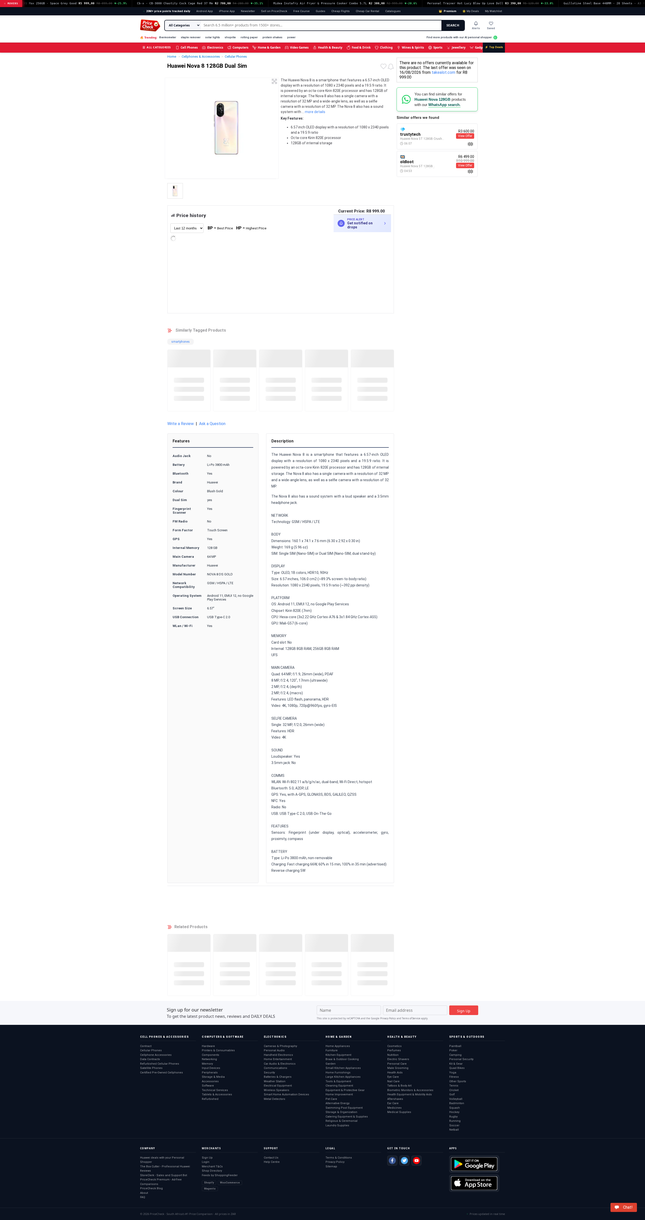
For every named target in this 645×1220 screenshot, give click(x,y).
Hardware (208, 1046)
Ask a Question (212, 423)
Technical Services (215, 1090)
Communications (275, 1068)
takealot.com (443, 72)
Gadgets (481, 47)
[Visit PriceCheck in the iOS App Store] (474, 1183)
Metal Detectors (274, 1099)
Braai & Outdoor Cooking (342, 1059)
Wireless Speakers (276, 1090)
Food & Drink (361, 47)
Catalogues (393, 11)
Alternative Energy (337, 1103)
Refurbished (210, 1099)
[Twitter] (404, 1161)
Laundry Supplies (337, 1125)
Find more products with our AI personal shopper (459, 37)
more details (315, 112)
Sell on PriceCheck (274, 11)
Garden (331, 1063)
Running (455, 1121)
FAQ (142, 1197)
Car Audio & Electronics (280, 1063)
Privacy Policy (388, 1018)
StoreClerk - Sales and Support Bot (163, 1175)
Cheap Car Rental (367, 11)
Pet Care (331, 1099)
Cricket (454, 1090)
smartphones (180, 341)
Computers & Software (222, 1036)
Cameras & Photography (280, 1046)
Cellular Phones (151, 1050)
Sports (437, 47)
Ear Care (393, 1103)
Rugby (453, 1116)
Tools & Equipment (338, 1081)
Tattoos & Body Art (399, 1085)
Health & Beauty (330, 47)
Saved (491, 28)
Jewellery (459, 47)
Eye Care (393, 1076)
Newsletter (248, 11)
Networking (209, 1059)
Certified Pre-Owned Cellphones (161, 1072)
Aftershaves (395, 1099)
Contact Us (271, 1157)
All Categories (157, 47)
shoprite (230, 37)
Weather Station (274, 1081)
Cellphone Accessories (156, 1055)
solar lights (212, 37)
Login (205, 1162)
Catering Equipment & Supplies (347, 1116)
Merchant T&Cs (212, 1166)
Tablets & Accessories (217, 1094)
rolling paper (249, 37)
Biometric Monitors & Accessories (410, 1090)
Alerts (476, 28)
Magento (210, 1188)
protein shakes (272, 37)
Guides (320, 11)
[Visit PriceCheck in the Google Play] (474, 1164)
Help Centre (272, 1162)
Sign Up (207, 1157)
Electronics (215, 47)
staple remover (191, 37)
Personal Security (461, 1059)
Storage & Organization (341, 1112)
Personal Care (397, 1063)
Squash (454, 1107)
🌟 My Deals (470, 11)
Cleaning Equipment (339, 1085)
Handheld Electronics (278, 1055)
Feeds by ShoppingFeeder (220, 1175)
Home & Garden (269, 47)
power (291, 37)
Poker (453, 1050)
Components (210, 1055)
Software (208, 1085)
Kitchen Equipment (338, 1055)
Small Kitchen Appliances (343, 1068)
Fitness (454, 1076)
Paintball (455, 1046)
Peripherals (210, 1072)
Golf (452, 1094)
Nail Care (393, 1081)
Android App (204, 11)
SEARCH (452, 25)
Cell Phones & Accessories (164, 1036)
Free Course (301, 11)
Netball (454, 1129)
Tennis (453, 1085)
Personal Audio (274, 1050)
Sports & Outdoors (467, 1036)
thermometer (167, 37)
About (144, 1193)
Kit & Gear (456, 1063)
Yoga (452, 1072)
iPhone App (227, 11)
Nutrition (393, 1055)
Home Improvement (339, 1094)
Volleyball (455, 1099)
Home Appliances (338, 1046)
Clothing (386, 47)
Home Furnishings (338, 1072)
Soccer (454, 1125)
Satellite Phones (151, 1068)
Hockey (454, 1112)
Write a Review (180, 423)
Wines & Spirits (413, 47)
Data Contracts (150, 1059)
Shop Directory (212, 1170)
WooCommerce (230, 1182)
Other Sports (457, 1081)
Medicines (394, 1107)
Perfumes (394, 1050)
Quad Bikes (457, 1068)
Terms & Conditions (339, 1157)
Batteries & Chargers (278, 1076)
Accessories (210, 1081)
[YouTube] (416, 1161)
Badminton (456, 1103)
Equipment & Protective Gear (345, 1090)
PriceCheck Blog (151, 1188)
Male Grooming (397, 1068)
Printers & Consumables (218, 1050)
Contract (145, 1046)
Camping (455, 1055)
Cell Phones (189, 47)
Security (269, 1072)
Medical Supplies (399, 1112)
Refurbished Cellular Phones (159, 1063)
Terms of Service (411, 1018)
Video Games (299, 47)
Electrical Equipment (278, 1085)
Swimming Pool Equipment (344, 1107)
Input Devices (211, 1068)
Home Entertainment (278, 1059)
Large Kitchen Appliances (343, 1076)
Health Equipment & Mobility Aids (409, 1094)
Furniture (332, 1050)
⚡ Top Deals (494, 47)
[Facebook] (392, 1161)
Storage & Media (213, 1076)
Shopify (209, 1182)
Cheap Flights (340, 11)
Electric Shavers (398, 1059)
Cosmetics (394, 1046)
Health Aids (395, 1072)
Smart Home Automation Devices (286, 1094)
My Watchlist (493, 11)
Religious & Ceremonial (342, 1121)
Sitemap (331, 1166)
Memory (207, 1063)
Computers (240, 47)
